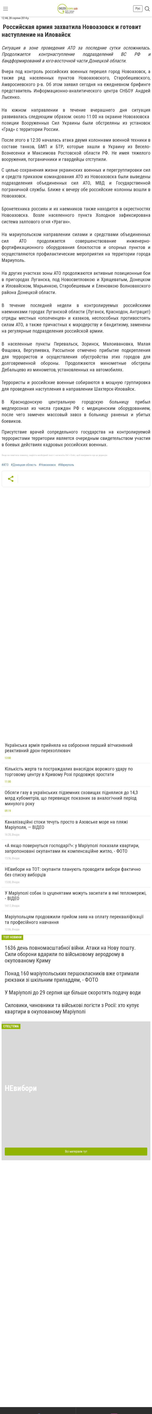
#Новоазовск (47, 465)
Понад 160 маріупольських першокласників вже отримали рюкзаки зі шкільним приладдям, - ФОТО (72, 976)
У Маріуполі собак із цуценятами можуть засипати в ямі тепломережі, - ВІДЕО (75, 895)
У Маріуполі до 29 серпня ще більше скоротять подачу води (73, 992)
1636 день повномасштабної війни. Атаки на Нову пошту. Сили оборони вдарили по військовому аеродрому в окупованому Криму (70, 954)
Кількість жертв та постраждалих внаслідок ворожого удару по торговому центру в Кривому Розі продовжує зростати (69, 771)
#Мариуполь (66, 465)
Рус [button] (137, 8)
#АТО (5, 465)
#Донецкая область (23, 465)
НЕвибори (21, 1088)
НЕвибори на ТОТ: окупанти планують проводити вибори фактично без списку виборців (73, 872)
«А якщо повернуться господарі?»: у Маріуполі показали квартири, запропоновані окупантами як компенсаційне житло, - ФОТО (72, 848)
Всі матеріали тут (76, 1151)
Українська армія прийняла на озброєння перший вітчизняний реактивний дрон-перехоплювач (69, 748)
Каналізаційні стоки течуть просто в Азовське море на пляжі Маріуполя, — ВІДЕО (66, 824)
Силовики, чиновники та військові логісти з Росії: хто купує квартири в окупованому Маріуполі (72, 1008)
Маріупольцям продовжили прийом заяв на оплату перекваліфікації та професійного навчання (74, 919)
